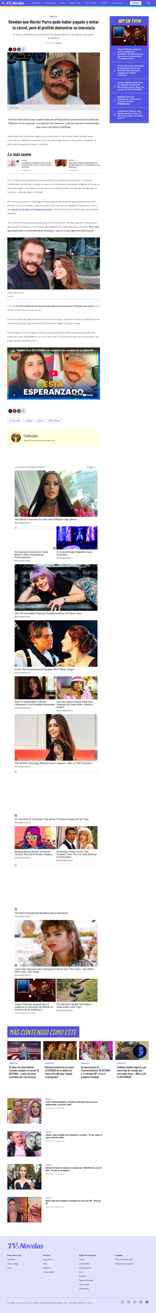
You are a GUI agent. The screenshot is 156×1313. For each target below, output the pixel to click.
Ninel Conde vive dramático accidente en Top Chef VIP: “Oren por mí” (73, 1202)
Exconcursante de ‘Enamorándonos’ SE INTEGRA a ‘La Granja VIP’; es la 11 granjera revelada (95, 1072)
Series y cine (74, 3)
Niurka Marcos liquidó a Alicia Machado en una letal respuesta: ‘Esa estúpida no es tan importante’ (84, 165)
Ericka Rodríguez (59, 1108)
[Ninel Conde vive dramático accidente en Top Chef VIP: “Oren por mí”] (24, 1209)
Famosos (36, 3)
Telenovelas (50, 3)
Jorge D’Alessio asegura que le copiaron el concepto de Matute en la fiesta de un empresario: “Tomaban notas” (130, 54)
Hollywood (117, 3)
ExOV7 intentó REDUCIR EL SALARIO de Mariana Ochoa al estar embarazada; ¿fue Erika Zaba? (72, 1103)
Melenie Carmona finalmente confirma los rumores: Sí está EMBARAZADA (129, 100)
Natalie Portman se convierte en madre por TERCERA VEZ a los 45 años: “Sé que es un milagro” (74, 1169)
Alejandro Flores (59, 1207)
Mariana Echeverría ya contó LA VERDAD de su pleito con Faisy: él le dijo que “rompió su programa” (59, 1072)
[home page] (15, 3)
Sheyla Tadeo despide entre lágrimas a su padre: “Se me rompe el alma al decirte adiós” (74, 1136)
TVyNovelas (58, 43)
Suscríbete (135, 3)
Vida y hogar (90, 3)
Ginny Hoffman (54, 420)
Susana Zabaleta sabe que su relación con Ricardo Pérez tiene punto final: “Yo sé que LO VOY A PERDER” (130, 86)
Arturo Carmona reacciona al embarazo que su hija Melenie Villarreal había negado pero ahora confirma (130, 70)
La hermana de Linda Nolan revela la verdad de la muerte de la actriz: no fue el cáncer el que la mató (36, 165)
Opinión (104, 3)
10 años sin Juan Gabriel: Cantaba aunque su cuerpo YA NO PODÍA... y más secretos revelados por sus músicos (24, 1072)
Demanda (28, 420)
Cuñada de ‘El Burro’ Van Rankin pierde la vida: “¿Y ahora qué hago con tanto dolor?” (130, 114)
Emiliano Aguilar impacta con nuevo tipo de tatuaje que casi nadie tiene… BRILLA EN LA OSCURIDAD (131, 1072)
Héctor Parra (14, 420)
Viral (62, 3)
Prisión (40, 420)
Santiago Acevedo (26, 170)
